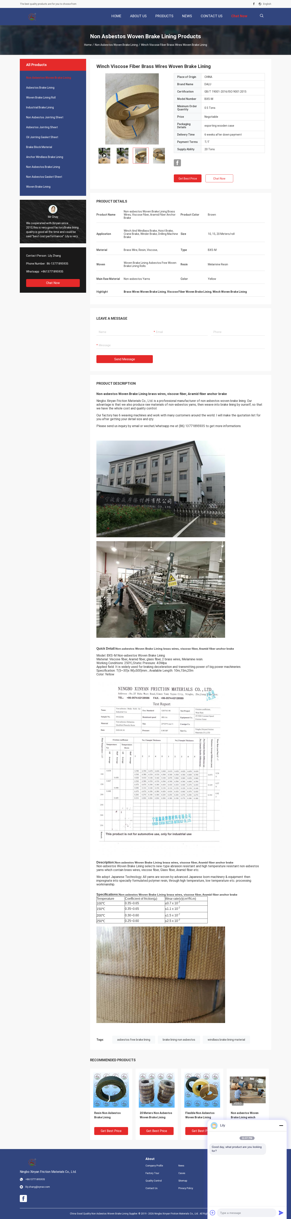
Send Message (124, 359)
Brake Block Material (39, 147)
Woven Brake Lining (38, 186)
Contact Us (152, 1188)
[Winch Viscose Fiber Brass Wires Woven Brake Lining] (132, 108)
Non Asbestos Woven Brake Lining (116, 44)
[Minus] (281, 1125)
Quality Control (154, 1180)
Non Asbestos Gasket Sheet (44, 176)
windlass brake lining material (226, 1039)
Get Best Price (188, 178)
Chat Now (53, 283)
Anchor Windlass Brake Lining (44, 157)
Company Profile (154, 1165)
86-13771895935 (57, 263)
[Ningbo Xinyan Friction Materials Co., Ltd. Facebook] (254, 4)
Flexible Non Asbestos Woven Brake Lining (200, 1115)
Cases (181, 1173)
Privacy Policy (185, 1188)
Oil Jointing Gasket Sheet (42, 137)
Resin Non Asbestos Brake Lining (107, 1115)
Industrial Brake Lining (40, 107)
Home (88, 44)
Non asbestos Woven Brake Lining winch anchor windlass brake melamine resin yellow (246, 1117)
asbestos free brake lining (133, 1039)
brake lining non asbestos (179, 1039)
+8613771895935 (52, 271)
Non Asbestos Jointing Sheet (44, 117)
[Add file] (212, 1212)
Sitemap (182, 1180)
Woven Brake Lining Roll (41, 97)
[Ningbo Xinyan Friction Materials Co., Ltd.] (33, 16)
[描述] (262, 16)
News (181, 1165)
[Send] (281, 1212)
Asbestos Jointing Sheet (42, 127)
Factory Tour (152, 1173)
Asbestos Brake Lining (40, 87)
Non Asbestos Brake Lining (43, 166)
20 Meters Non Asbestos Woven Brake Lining (156, 1115)
